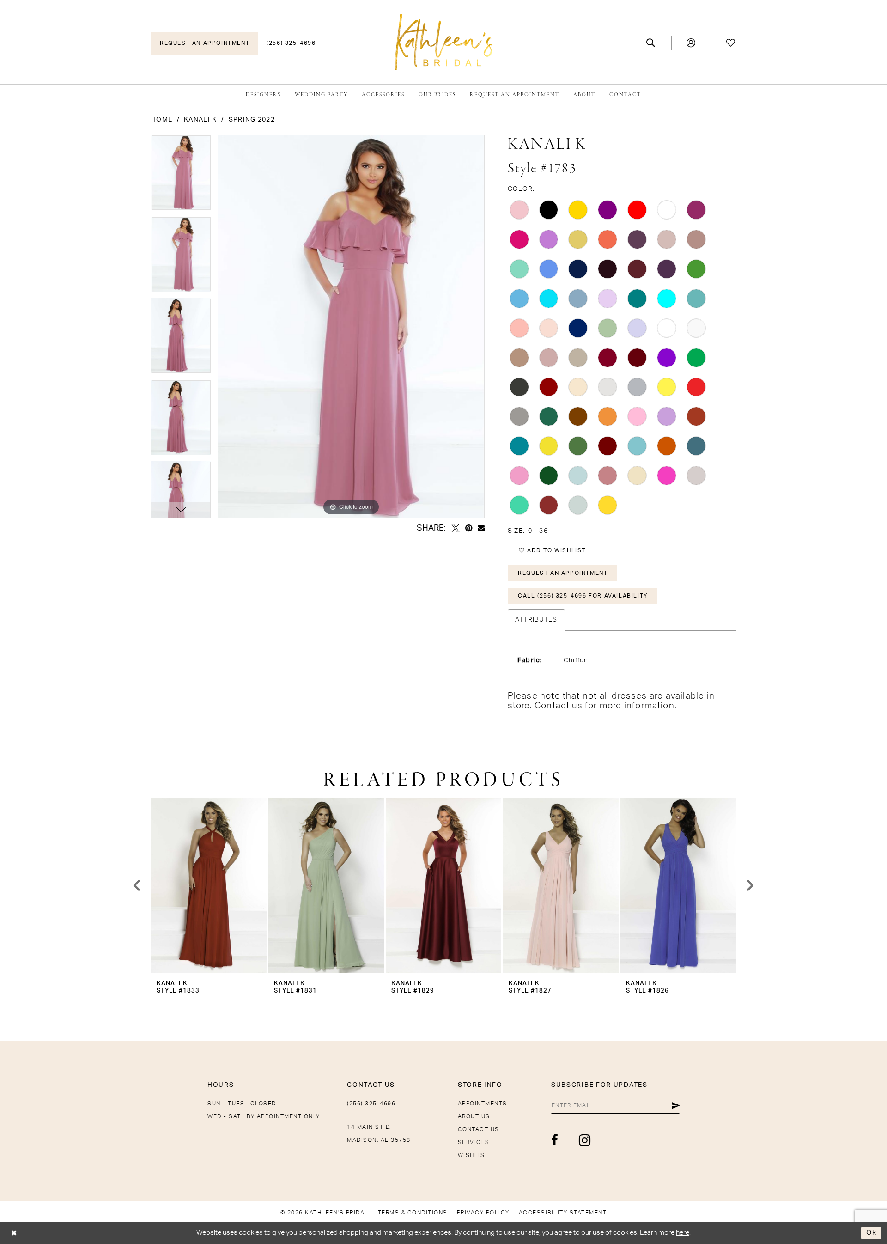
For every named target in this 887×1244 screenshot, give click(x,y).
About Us (474, 1116)
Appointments (482, 1103)
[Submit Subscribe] (676, 1105)
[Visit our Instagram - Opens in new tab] (585, 1140)
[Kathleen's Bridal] (443, 42)
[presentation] (209, 885)
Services (474, 1142)
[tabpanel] (181, 176)
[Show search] (651, 43)
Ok (871, 1233)
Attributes (536, 619)
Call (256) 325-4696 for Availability (583, 595)
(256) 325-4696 (371, 1103)
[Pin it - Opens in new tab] (468, 528)
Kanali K (200, 119)
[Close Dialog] (14, 1233)
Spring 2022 (252, 119)
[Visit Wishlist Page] (731, 43)
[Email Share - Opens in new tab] (481, 527)
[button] (691, 43)
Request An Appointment (563, 573)
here (682, 1232)
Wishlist (473, 1155)
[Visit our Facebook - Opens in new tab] (555, 1140)
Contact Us (478, 1129)
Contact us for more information (604, 705)
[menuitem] (204, 43)
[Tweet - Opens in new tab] (455, 528)
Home (161, 119)
